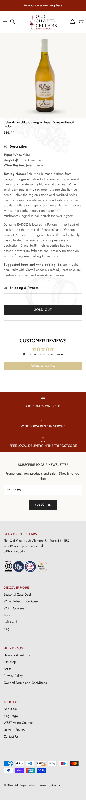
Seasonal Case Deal (17, 594)
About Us (10, 708)
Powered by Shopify (48, 785)
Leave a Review (14, 729)
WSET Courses (14, 608)
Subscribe (43, 505)
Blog (7, 628)
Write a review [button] (43, 365)
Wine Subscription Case (21, 601)
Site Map (10, 662)
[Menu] (5, 21)
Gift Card (10, 622)
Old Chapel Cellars (24, 785)
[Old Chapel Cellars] (43, 22)
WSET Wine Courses (18, 722)
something (47, 5)
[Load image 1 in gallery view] (43, 75)
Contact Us (11, 736)
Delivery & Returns (17, 655)
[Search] (14, 21)
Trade (7, 615)
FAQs (7, 669)
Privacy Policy (13, 675)
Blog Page (11, 715)
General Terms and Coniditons (25, 682)
